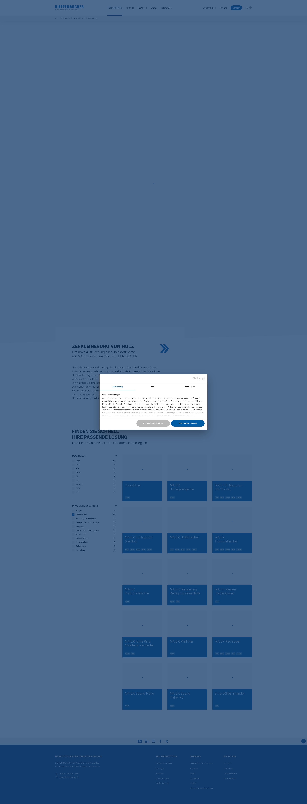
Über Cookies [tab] (189, 387)
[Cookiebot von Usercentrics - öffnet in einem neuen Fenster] (194, 379)
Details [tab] (153, 387)
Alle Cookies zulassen (188, 423)
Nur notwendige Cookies (153, 423)
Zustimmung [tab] (117, 387)
